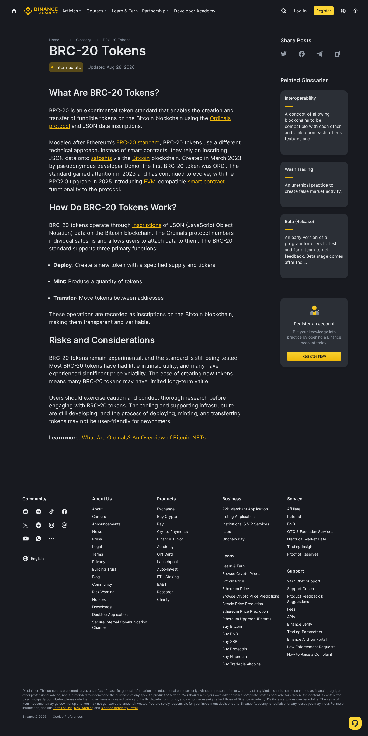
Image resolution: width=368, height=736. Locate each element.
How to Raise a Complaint (309, 654)
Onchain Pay (233, 539)
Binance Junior (170, 539)
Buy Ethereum (234, 656)
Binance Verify (299, 624)
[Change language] (343, 11)
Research (165, 592)
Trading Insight (300, 546)
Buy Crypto (167, 516)
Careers (99, 516)
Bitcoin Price (233, 581)
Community (102, 584)
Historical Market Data (306, 539)
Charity (163, 599)
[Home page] (41, 10)
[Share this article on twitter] (283, 54)
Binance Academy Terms (119, 708)
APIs (291, 616)
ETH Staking (168, 576)
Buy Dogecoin (234, 649)
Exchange (166, 509)
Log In (300, 10)
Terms (97, 554)
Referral (294, 516)
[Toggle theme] (356, 10)
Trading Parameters (304, 631)
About (97, 509)
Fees (291, 609)
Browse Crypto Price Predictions (250, 596)
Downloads (102, 607)
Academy (165, 546)
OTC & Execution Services (310, 531)
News (97, 531)
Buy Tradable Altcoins (241, 664)
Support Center (300, 588)
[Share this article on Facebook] (301, 54)
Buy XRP (229, 641)
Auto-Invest (167, 569)
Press (97, 539)
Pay (160, 524)
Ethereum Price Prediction (245, 611)
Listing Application (238, 516)
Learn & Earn (233, 566)
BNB (291, 524)
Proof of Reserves (302, 554)
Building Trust (104, 569)
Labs (226, 531)
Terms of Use (62, 708)
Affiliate (293, 509)
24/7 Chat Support (303, 581)
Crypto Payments (172, 531)
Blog (96, 576)
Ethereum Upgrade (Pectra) (246, 618)
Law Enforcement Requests (311, 646)
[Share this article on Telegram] (319, 54)
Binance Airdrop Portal (307, 639)
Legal (97, 546)
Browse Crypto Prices (241, 573)
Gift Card (165, 554)
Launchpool (167, 561)
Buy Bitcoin (232, 626)
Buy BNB (230, 634)
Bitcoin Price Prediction (242, 603)
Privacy (98, 561)
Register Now (314, 356)
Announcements (106, 524)
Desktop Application (110, 614)
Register (323, 10)
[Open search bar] (282, 11)
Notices (99, 599)
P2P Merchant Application (245, 509)
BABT (162, 584)
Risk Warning (103, 592)
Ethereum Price (235, 588)
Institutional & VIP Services (245, 524)
